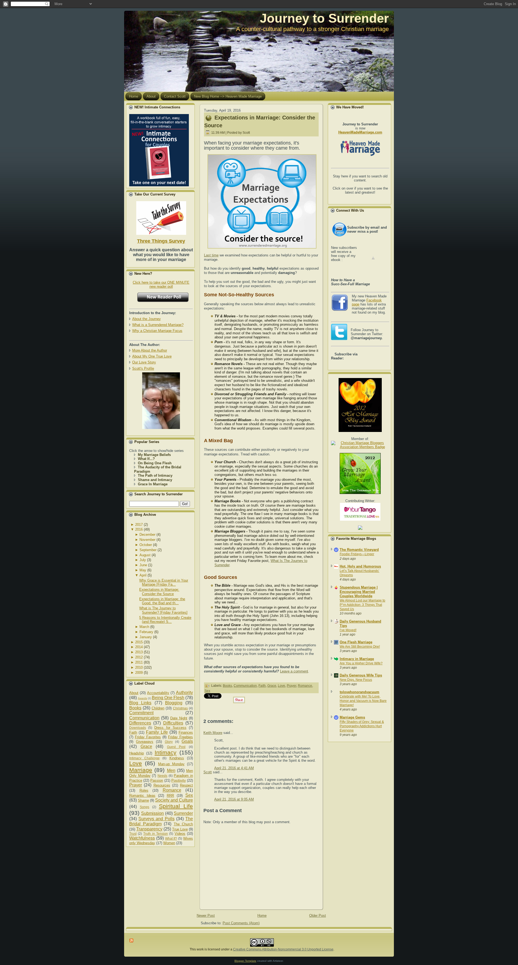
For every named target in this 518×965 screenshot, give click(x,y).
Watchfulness (142, 838)
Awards (142, 698)
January (145, 637)
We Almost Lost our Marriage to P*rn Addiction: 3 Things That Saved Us (362, 605)
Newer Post (206, 916)
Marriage (140, 770)
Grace (146, 746)
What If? (171, 838)
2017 (139, 525)
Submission (152, 813)
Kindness (176, 758)
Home (262, 916)
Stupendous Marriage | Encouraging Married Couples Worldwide (359, 591)
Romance (172, 790)
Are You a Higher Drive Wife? (361, 663)
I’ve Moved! (348, 630)
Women (169, 843)
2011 (139, 662)
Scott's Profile (143, 368)
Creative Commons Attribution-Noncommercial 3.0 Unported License (283, 949)
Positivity (178, 780)
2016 (139, 529)
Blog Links (140, 702)
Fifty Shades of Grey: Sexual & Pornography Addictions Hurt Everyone (362, 726)
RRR (170, 796)
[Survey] (161, 217)
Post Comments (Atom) (241, 923)
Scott (207, 772)
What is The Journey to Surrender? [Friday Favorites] (163, 610)
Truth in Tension (155, 833)
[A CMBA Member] (161, 428)
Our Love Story (144, 362)
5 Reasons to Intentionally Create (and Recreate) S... (165, 620)
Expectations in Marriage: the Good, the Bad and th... (162, 601)
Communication (144, 718)
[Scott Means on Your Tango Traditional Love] (360, 519)
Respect (186, 785)
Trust (133, 833)
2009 (139, 673)
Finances (186, 732)
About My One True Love (152, 356)
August (145, 555)
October (145, 545)
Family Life (157, 732)
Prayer (135, 785)
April (142, 575)
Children (158, 708)
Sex (189, 795)
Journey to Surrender (324, 18)
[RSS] (132, 940)
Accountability (158, 693)
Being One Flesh (168, 697)
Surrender (183, 813)
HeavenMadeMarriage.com (360, 132)
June (143, 565)
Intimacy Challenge (144, 758)
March (144, 627)
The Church (183, 824)
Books (135, 708)
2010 (139, 667)
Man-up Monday (171, 764)
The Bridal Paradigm (161, 821)
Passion (156, 780)
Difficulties (173, 723)
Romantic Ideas (142, 796)
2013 (139, 652)
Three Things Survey (161, 241)
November (147, 540)
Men (171, 770)
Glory (169, 741)
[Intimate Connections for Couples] (159, 149)
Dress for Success (170, 728)
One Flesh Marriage (356, 642)
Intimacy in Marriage (357, 659)
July (142, 560)
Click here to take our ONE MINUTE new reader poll (161, 284)
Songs (144, 807)
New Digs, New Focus (356, 680)
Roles (143, 790)
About (133, 693)
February (146, 632)
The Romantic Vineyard (359, 550)
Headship (136, 753)
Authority (184, 692)
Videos (180, 834)
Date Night (178, 718)
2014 (139, 647)
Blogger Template (245, 960)
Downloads (137, 727)
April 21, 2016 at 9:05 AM (234, 799)
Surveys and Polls (156, 818)
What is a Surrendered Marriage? (157, 325)
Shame (143, 800)
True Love (180, 829)
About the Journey (146, 319)
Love (135, 763)
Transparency (149, 829)
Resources (162, 785)
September (147, 550)
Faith (133, 732)
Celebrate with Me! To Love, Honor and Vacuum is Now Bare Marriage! (363, 701)
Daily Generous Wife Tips (361, 675)
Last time (211, 255)
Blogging (173, 702)
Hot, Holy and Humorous (360, 566)
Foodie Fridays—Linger (357, 554)
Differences (140, 723)
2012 (139, 657)
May (142, 570)
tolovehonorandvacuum (359, 692)
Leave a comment (294, 671)
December (147, 535)
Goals (187, 741)
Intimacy (165, 752)
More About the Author (149, 350)
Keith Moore (212, 733)
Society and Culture (174, 800)
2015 (139, 642)
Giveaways (144, 742)
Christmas (180, 708)
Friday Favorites (148, 737)
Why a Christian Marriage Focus (157, 331)
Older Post (317, 916)
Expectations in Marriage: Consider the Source (159, 592)
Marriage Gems (352, 717)
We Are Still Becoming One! (360, 646)
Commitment (141, 712)
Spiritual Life (176, 806)
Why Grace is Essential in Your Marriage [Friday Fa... (163, 582)
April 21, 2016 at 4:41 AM (234, 768)
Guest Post (176, 746)
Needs (162, 775)
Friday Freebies (180, 737)
